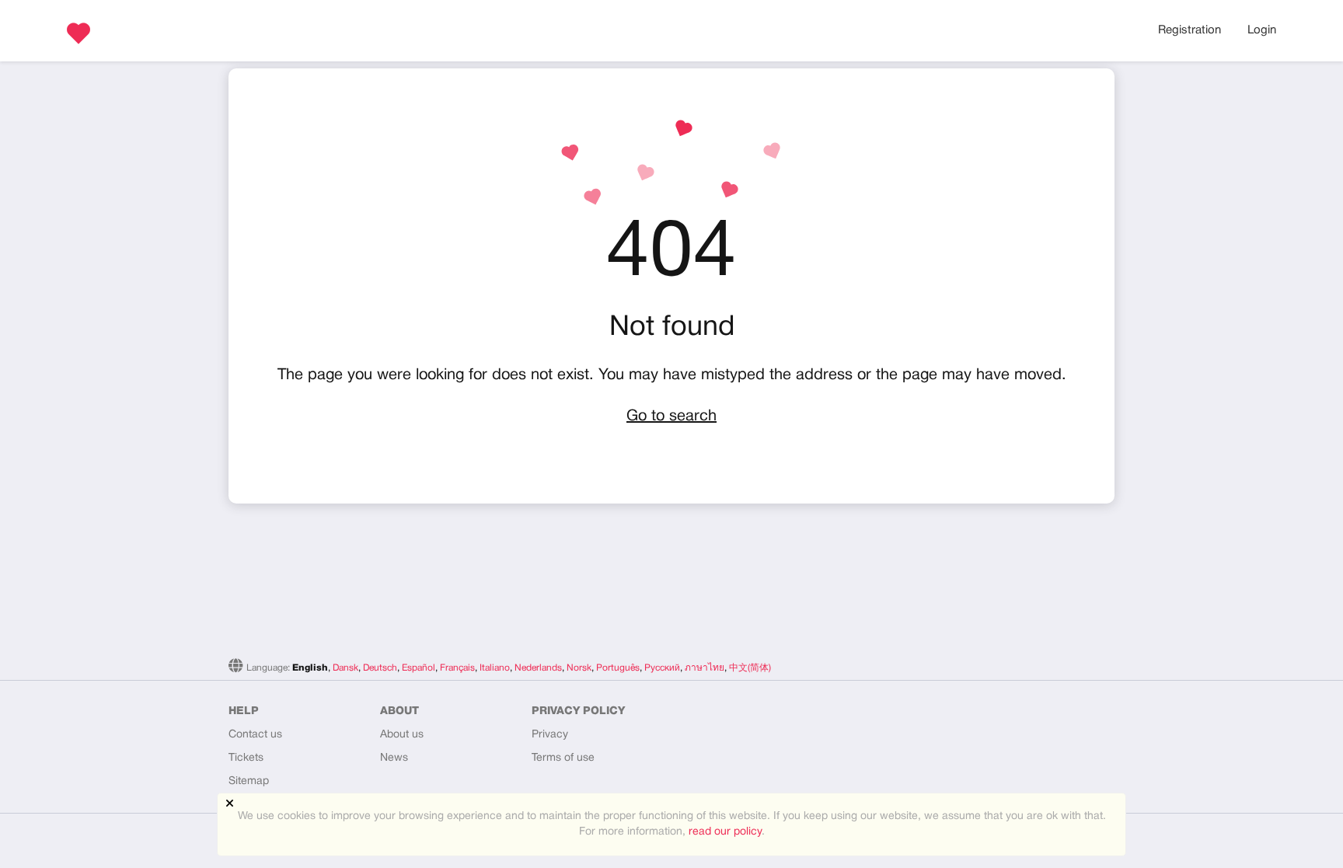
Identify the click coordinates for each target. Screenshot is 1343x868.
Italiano (495, 668)
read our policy (725, 832)
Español (418, 668)
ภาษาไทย (704, 668)
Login (1261, 30)
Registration (1189, 30)
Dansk (345, 668)
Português (618, 668)
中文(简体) (750, 668)
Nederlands (538, 668)
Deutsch (380, 668)
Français (457, 668)
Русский (662, 668)
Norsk (579, 668)
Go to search (671, 417)
